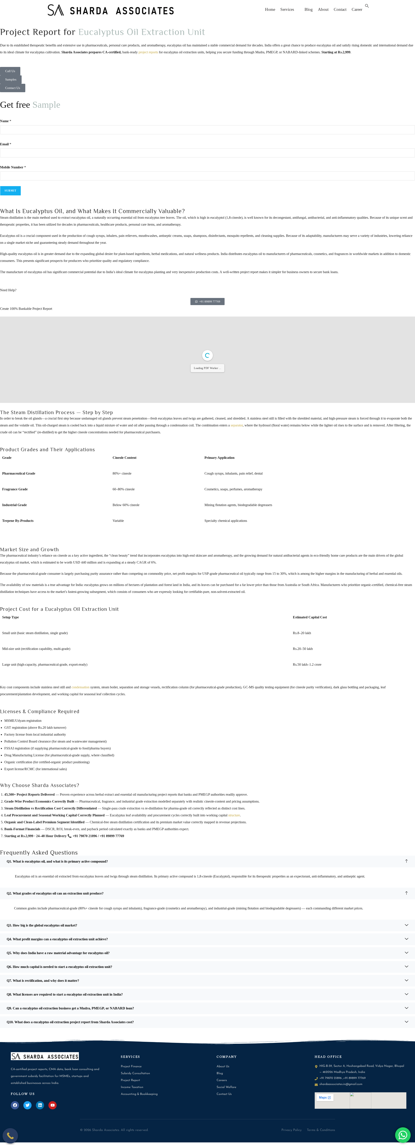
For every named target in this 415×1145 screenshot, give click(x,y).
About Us (223, 1066)
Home (270, 9)
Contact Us (224, 1094)
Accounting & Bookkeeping (139, 1094)
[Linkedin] (40, 1105)
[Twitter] (27, 1105)
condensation (80, 687)
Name (5, 121)
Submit (10, 190)
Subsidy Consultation (135, 1073)
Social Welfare (226, 1087)
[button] (288, 9)
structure (234, 815)
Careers (222, 1080)
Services (287, 9)
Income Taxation (132, 1087)
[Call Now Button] (10, 1136)
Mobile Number (13, 167)
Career (357, 9)
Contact (340, 9)
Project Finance (131, 1066)
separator (237, 425)
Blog (307, 9)
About (323, 9)
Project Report (130, 1080)
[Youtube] (52, 1105)
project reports (148, 52)
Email (5, 144)
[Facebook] (15, 1105)
